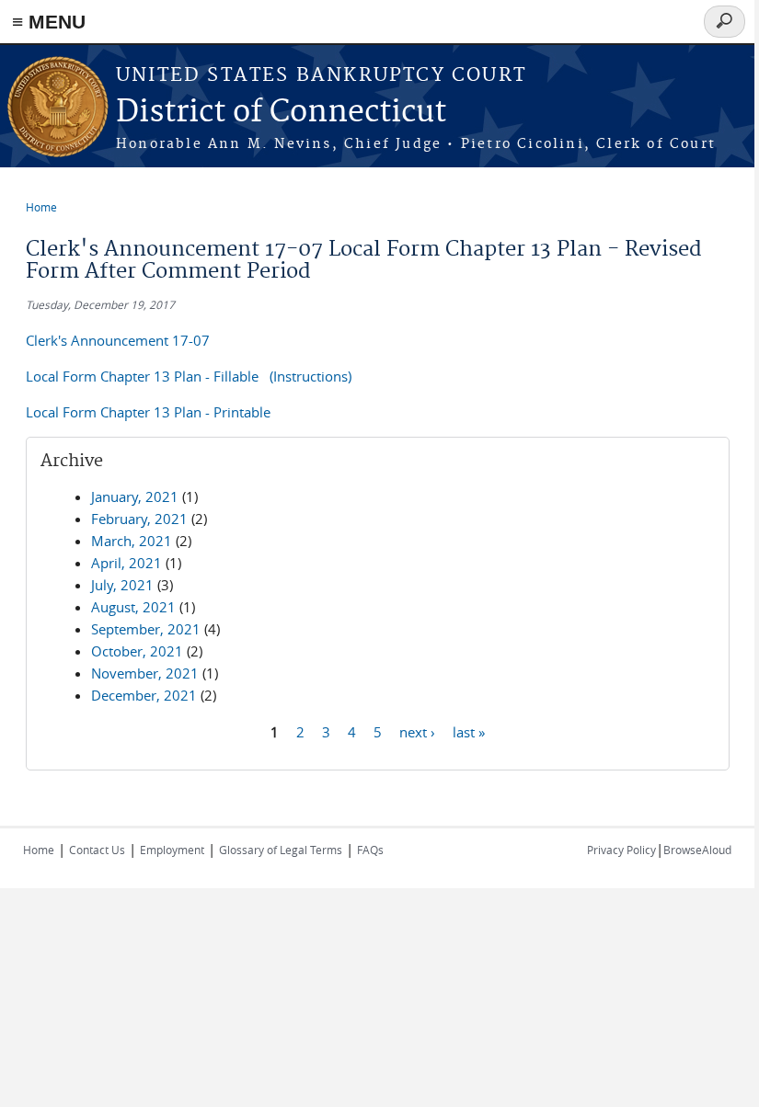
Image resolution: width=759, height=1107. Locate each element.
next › (417, 731)
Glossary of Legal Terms (280, 849)
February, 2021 (139, 518)
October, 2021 (137, 651)
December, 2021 (144, 695)
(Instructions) (310, 376)
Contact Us (97, 849)
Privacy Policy (621, 849)
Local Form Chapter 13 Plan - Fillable (144, 376)
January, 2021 (134, 496)
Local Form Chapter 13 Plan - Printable (148, 412)
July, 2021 (122, 585)
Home (41, 207)
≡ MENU (49, 21)
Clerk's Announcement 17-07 (118, 340)
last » (469, 731)
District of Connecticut (281, 112)
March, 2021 (131, 540)
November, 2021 (145, 673)
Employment (172, 849)
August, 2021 (133, 607)
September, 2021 (146, 629)
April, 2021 (126, 563)
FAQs (370, 849)
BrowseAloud (697, 849)
